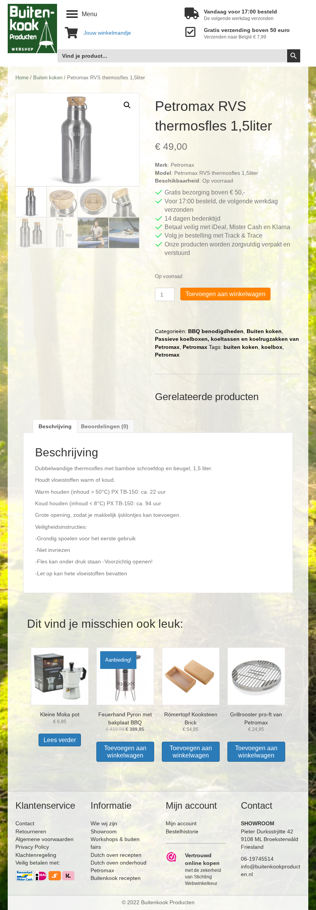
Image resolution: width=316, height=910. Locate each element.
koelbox (271, 347)
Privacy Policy (32, 847)
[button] (127, 105)
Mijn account (181, 823)
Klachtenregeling (35, 855)
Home (22, 77)
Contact (24, 823)
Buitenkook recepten (116, 878)
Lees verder (60, 740)
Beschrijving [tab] (55, 426)
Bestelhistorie (182, 831)
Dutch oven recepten (116, 855)
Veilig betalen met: (37, 863)
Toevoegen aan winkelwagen (225, 294)
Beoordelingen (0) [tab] (104, 426)
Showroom (104, 831)
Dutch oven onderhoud (118, 863)
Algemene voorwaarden (44, 839)
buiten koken (241, 347)
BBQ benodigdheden (216, 331)
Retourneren (30, 831)
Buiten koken (47, 77)
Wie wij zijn (104, 823)
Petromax (195, 347)
